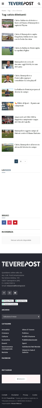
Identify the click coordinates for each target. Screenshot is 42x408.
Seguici (22, 379)
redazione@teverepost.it (16, 286)
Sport (24, 343)
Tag (9, 11)
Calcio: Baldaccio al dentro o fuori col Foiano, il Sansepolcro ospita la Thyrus (27, 22)
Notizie (5, 352)
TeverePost (10, 398)
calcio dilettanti (17, 11)
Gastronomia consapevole (7, 348)
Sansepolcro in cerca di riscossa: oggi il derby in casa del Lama (26, 64)
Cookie (34, 395)
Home (4, 11)
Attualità (5, 330)
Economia (6, 340)
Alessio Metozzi (16, 403)
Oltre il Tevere (28, 330)
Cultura (5, 336)
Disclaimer (15, 395)
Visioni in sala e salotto (28, 351)
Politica (25, 333)
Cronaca (5, 333)
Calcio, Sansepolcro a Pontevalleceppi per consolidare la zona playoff (25, 78)
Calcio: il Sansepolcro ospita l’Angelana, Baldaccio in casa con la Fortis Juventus (26, 36)
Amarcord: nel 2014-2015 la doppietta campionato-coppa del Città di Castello (26, 119)
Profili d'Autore (28, 336)
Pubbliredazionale (29, 340)
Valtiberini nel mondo (31, 347)
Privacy (25, 395)
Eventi (4, 343)
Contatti (4, 395)
